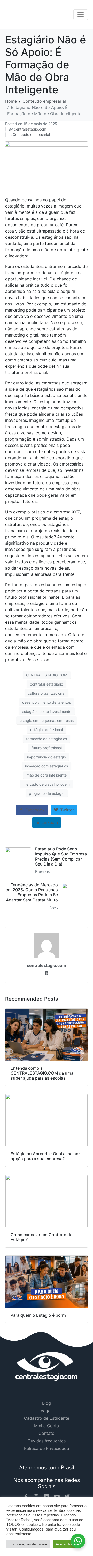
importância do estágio (46, 757)
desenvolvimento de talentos (46, 702)
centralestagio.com (30, 129)
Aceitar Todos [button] (66, 1544)
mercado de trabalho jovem (46, 784)
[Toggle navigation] (80, 14)
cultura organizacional (46, 693)
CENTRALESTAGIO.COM (46, 675)
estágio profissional (46, 729)
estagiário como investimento (46, 711)
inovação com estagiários (46, 766)
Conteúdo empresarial (31, 134)
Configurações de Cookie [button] (28, 1544)
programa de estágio (46, 793)
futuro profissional (47, 748)
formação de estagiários (46, 739)
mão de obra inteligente (47, 775)
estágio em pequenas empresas (47, 720)
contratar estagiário (46, 684)
